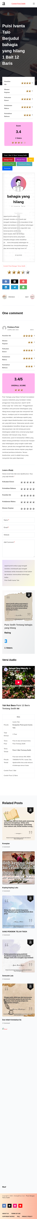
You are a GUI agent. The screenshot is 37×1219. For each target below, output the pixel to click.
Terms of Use (15, 1213)
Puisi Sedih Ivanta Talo (11, 580)
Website (6, 535)
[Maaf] (18, 1106)
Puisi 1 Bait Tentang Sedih (22, 750)
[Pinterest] (23, 281)
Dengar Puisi (8, 159)
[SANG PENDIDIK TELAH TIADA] (18, 911)
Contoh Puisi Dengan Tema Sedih (14, 266)
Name (6, 520)
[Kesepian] (18, 823)
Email (6, 527)
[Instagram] (15, 1206)
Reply (32, 329)
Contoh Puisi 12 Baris (11, 775)
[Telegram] (14, 287)
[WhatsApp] (23, 287)
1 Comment (6, 847)
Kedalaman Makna (8, 501)
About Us (5, 1213)
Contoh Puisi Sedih (18, 3)
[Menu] (34, 4)
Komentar (7, 168)
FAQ (18, 1216)
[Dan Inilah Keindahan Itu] (18, 1000)
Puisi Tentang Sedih (19, 743)
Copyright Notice (8, 1216)
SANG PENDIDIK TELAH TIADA (14, 932)
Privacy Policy (27, 1216)
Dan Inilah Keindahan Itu (11, 1020)
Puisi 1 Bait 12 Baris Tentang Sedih (15, 155)
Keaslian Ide (6, 495)
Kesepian (6, 843)
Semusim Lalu (7, 976)
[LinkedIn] (5, 287)
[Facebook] (5, 281)
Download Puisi (9, 164)
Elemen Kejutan (8, 508)
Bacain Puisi (21, 159)
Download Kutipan (24, 164)
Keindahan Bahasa (9, 488)
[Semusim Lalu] (18, 955)
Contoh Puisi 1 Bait (10, 770)
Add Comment (9, 542)
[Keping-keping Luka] (18, 867)
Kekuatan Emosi (8, 482)
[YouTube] (20, 1206)
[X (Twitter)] (14, 281)
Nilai (30, 159)
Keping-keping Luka (10, 888)
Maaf (4, 1187)
